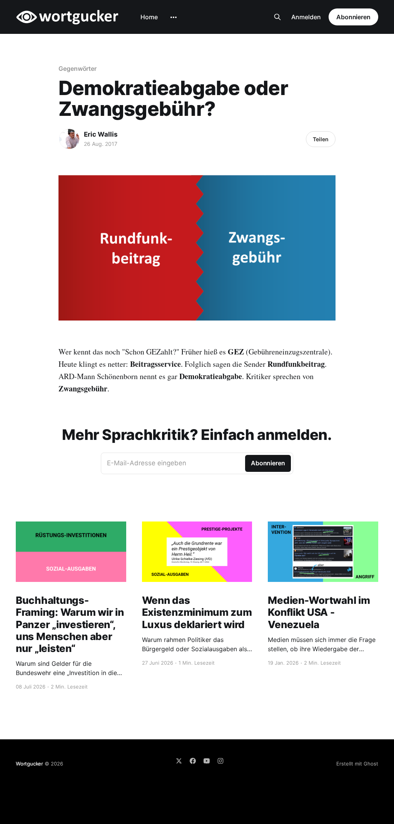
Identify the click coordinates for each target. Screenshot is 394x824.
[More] (173, 17)
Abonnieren (353, 17)
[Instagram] (220, 761)
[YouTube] (207, 761)
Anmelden (306, 17)
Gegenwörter (77, 68)
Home (149, 17)
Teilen (321, 139)
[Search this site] (277, 17)
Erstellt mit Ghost (357, 763)
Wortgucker (29, 763)
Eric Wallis (101, 134)
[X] (179, 761)
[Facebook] (193, 761)
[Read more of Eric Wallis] (69, 139)
